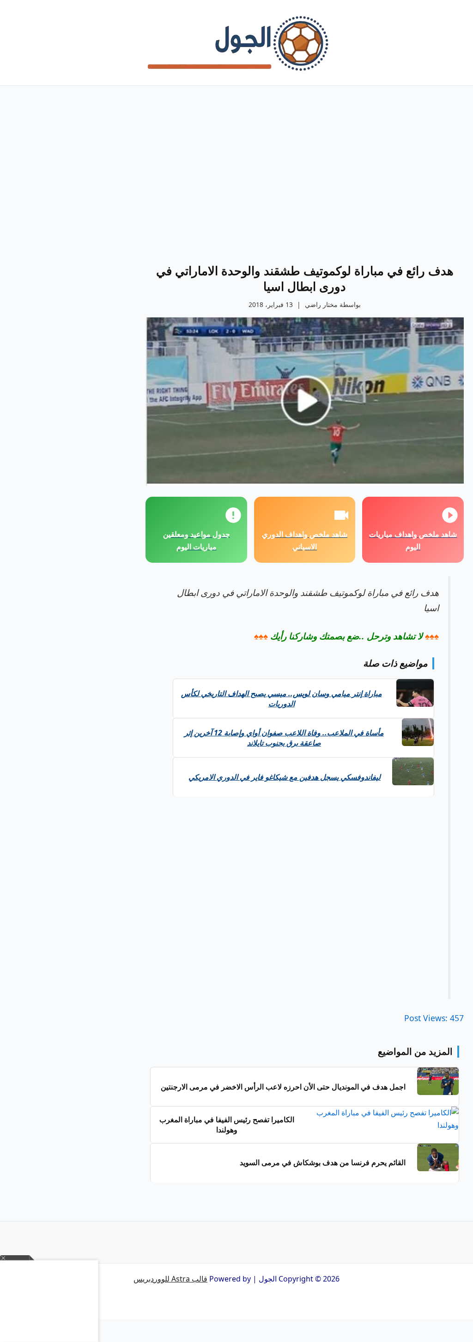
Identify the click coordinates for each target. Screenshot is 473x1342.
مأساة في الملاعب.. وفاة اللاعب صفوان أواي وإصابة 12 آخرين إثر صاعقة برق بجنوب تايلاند (284, 738)
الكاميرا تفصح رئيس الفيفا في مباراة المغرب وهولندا (226, 1124)
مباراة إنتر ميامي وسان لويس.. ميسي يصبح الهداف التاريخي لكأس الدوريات (281, 698)
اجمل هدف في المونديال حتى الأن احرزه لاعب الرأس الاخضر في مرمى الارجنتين (283, 1087)
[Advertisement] (305, 184)
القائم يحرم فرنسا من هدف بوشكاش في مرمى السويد (323, 1162)
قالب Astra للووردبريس (170, 1279)
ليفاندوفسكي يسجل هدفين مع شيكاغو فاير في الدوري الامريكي (284, 777)
